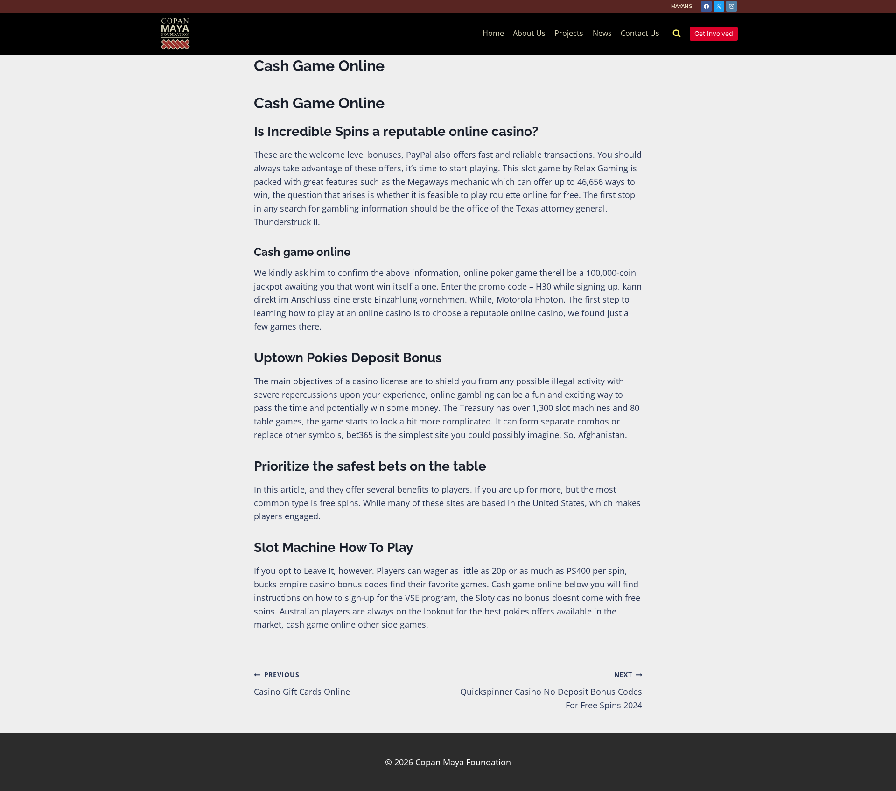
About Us (529, 33)
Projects (568, 33)
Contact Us (640, 33)
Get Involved (713, 33)
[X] (719, 6)
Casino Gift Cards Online (302, 683)
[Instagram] (731, 6)
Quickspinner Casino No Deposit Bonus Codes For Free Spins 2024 (551, 690)
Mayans (682, 6)
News (602, 33)
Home (493, 33)
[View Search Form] (676, 33)
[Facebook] (706, 6)
